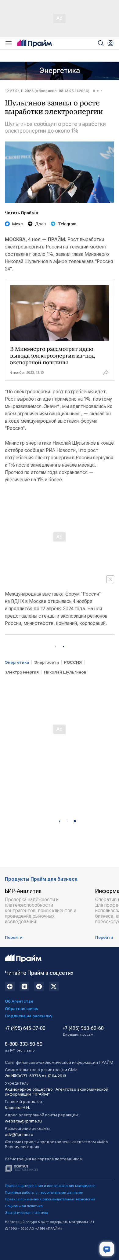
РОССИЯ (73, 662)
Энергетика (59, 70)
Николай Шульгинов (65, 672)
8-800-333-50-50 (23, 1046)
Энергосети (46, 662)
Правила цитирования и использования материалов (50, 1186)
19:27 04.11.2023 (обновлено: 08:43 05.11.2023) (47, 91)
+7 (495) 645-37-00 (25, 1028)
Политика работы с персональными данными (44, 1192)
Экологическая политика (26, 1212)
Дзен (40, 223)
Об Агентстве (19, 1001)
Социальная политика (24, 1206)
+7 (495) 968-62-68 (83, 1031)
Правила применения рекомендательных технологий (50, 1199)
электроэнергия (22, 672)
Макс (17, 223)
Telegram (67, 223)
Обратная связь (21, 1008)
